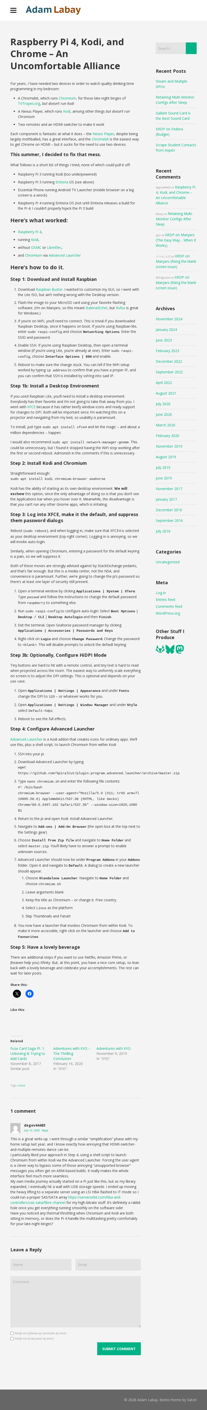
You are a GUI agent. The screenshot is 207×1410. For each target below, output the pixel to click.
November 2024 (169, 319)
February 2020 (167, 435)
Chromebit (101, 139)
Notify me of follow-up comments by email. (41, 1333)
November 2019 (169, 446)
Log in (161, 592)
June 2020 (164, 414)
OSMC (36, 247)
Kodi (66, 111)
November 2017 (169, 488)
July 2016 (163, 531)
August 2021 (166, 393)
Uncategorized (167, 562)
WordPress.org (168, 613)
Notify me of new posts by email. (34, 1338)
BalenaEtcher (97, 307)
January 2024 (166, 329)
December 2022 (169, 361)
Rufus (120, 307)
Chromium (67, 98)
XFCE (32, 406)
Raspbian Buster (49, 289)
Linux (21, 1085)
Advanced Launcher (65, 255)
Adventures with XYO (113, 1048)
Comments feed (169, 606)
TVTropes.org (29, 103)
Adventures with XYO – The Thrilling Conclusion (71, 1053)
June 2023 (164, 340)
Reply (45, 1130)
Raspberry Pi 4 (29, 231)
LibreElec (54, 247)
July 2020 (163, 403)
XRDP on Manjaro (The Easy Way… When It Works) (176, 240)
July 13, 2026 (32, 1130)
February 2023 (167, 350)
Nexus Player (103, 133)
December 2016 (169, 509)
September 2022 (169, 372)
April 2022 (164, 382)
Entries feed (165, 599)
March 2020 (165, 425)
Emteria (62, 182)
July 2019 (163, 467)
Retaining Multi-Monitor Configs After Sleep (174, 219)
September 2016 (169, 520)
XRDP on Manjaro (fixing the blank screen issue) (176, 261)
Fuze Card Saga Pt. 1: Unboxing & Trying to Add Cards (27, 1053)
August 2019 (166, 456)
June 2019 (164, 478)
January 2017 (166, 499)
